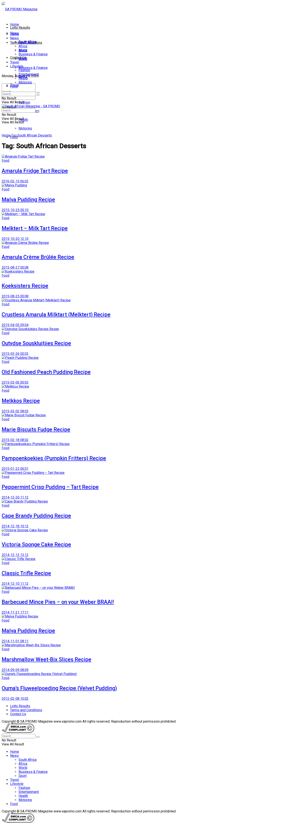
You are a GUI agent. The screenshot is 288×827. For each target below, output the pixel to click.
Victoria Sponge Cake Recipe (36, 544)
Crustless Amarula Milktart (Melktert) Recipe (56, 315)
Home (14, 24)
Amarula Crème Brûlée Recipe (38, 257)
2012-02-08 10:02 (15, 699)
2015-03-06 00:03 (15, 382)
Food (14, 86)
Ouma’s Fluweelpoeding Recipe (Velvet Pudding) (59, 688)
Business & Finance (33, 68)
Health (23, 78)
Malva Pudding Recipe (28, 200)
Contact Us (18, 58)
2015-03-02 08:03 (15, 411)
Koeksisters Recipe (25, 286)
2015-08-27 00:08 (15, 267)
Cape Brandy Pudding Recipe (36, 516)
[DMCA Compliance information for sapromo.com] (18, 732)
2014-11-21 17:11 (15, 612)
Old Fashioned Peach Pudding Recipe (46, 372)
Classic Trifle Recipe (26, 573)
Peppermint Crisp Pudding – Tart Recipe (50, 487)
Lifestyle (16, 66)
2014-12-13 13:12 (15, 555)
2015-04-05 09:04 (15, 325)
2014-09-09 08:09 (15, 670)
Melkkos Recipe (21, 401)
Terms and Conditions (26, 710)
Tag (14, 135)
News (14, 38)
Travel (14, 62)
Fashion (24, 102)
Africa (23, 46)
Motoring (25, 128)
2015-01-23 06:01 (15, 469)
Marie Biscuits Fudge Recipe (36, 429)
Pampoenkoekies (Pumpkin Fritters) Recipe (54, 458)
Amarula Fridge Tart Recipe (35, 171)
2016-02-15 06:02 (15, 181)
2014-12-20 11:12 (15, 497)
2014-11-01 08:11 (15, 641)
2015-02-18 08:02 (15, 440)
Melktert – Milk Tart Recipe (35, 228)
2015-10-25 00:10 (15, 210)
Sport (23, 58)
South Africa (27, 42)
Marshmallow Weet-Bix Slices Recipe (46, 659)
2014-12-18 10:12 (15, 526)
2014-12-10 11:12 (15, 584)
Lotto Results (20, 28)
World (23, 50)
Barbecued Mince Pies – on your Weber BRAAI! (58, 602)
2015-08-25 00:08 (15, 296)
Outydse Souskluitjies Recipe (36, 343)
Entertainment (29, 74)
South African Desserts (34, 135)
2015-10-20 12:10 (15, 239)
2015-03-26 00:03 (15, 354)
